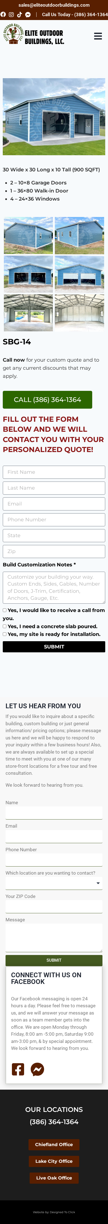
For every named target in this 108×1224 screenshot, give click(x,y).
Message (15, 919)
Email (11, 826)
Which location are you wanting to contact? (50, 873)
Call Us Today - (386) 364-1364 (75, 14)
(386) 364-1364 (54, 1122)
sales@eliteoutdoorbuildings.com (54, 5)
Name (12, 802)
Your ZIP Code (20, 896)
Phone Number (21, 849)
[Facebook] (3, 14)
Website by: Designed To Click (54, 1212)
